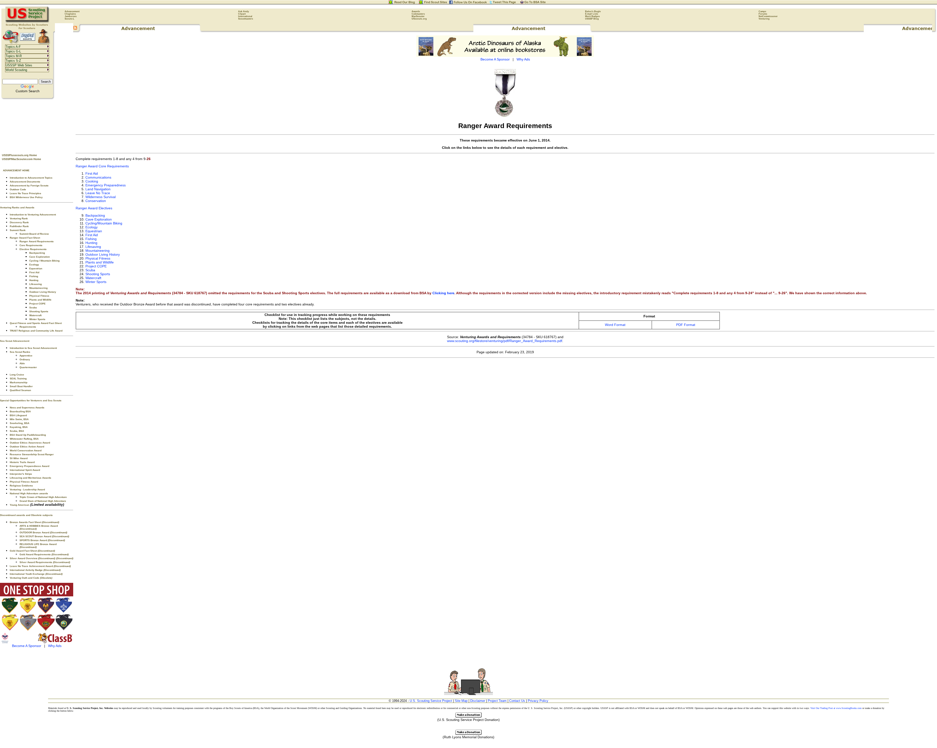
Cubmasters (418, 14)
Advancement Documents (25, 181)
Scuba (33, 307)
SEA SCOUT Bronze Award (44, 536)
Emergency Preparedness (105, 185)
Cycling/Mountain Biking (103, 223)
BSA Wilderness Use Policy (26, 197)
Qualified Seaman (20, 390)
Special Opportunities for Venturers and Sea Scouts (30, 400)
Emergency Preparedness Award (29, 466)
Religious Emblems (21, 485)
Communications (98, 177)
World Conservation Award (25, 450)
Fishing (33, 276)
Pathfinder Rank (19, 226)
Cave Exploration (39, 256)
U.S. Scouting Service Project (431, 701)
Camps (762, 11)
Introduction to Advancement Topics (31, 177)
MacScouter (418, 16)
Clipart (242, 14)
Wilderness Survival (100, 197)
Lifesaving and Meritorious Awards (30, 477)
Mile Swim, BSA (19, 419)
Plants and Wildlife (40, 299)
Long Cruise (17, 374)
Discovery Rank (19, 222)
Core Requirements (31, 245)
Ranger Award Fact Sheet (25, 237)
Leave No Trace (97, 193)
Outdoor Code (18, 189)
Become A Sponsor (26, 646)
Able (22, 363)
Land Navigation (98, 189)
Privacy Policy (538, 701)
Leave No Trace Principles (25, 193)
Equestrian (35, 268)
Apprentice (26, 355)
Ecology (34, 264)
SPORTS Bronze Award (42, 540)
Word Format (615, 325)
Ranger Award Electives (94, 208)
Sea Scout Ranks (20, 352)
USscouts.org (419, 19)
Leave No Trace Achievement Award (40, 566)
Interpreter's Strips (21, 474)
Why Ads (54, 646)
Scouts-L (69, 19)
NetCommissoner (768, 16)
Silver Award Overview (32, 558)
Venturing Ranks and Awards (17, 207)
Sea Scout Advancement (14, 341)
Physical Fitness (39, 295)
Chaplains (70, 14)
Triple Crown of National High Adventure (43, 497)
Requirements (28, 326)
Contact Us (517, 701)
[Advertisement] (36, 124)
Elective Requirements (33, 249)
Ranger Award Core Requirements (102, 166)
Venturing (764, 19)
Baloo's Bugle (593, 11)
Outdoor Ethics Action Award (27, 446)
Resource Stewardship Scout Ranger (32, 454)
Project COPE (37, 303)
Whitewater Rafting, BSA (24, 438)
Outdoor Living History (42, 292)
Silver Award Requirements (45, 562)
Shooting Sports (38, 311)
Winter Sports (37, 319)
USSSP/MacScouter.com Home (21, 159)
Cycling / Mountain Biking (44, 260)
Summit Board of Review (34, 233)
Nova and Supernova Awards (27, 407)
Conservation (95, 201)
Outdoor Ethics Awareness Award (30, 442)
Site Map (461, 701)
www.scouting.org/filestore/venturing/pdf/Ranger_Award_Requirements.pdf (504, 341)
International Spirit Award (25, 470)
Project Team (497, 701)
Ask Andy (243, 11)
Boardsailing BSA (20, 411)
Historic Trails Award (22, 462)
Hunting (33, 280)
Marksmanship (18, 382)
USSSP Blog (592, 19)
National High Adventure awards (29, 493)
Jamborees (71, 16)
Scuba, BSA (17, 431)
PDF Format (685, 325)
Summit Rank (18, 230)
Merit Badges (592, 16)
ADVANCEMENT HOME (16, 170)
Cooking (91, 181)
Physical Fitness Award (24, 481)
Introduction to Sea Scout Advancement (33, 348)
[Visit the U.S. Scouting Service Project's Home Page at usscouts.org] (27, 22)
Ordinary (25, 359)
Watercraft (35, 315)
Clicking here (443, 293)
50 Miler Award (19, 458)
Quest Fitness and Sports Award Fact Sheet (36, 323)
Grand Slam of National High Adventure (43, 501)
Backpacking (37, 253)
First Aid (34, 272)
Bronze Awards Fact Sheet (34, 522)
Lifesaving (35, 284)
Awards (416, 11)
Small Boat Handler (21, 386)
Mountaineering (38, 288)
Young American (19, 505)
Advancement (72, 11)
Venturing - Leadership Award (27, 489)
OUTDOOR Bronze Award (43, 532)
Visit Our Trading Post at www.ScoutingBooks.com (836, 708)
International (245, 16)
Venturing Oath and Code (31, 577)
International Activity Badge (35, 570)
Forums (763, 14)
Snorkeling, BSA (19, 423)
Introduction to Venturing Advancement (33, 214)
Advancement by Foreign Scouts (29, 185)
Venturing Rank (19, 218)
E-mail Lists (591, 14)
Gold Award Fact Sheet (32, 550)
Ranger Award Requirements (37, 241)
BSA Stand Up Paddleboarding (28, 435)
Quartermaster (28, 367)
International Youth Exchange (36, 574)
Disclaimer (477, 701)
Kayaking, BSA (19, 427)
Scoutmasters (245, 19)
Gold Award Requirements (44, 554)
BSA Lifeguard (18, 415)
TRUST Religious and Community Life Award (36, 330)
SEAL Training (18, 378)
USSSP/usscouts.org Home (19, 155)
